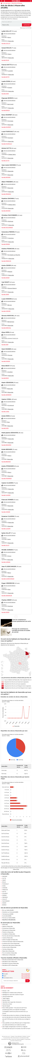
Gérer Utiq (14, 1039)
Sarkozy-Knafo (6, 1000)
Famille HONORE (5, 311)
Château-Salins (12, 154)
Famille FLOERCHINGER (7, 578)
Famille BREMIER (6, 461)
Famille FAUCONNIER (7, 227)
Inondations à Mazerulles (8, 934)
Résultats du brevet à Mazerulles (10, 963)
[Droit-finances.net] (23, 1050)
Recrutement (16, 1037)
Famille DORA (5, 93)
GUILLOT (4, 899)
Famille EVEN (4, 428)
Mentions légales (20, 1039)
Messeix (10, 271)
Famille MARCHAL (6, 328)
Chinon (9, 556)
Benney (10, 305)
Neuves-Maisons (12, 288)
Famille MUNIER (5, 361)
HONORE (4, 888)
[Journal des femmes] (8, 1047)
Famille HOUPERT (6, 127)
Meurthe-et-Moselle (17, 3)
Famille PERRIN (5, 244)
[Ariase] (8, 1056)
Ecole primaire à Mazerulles (9, 947)
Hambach (10, 137)
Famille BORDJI (5, 110)
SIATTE (4, 891)
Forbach (10, 87)
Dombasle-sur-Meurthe (14, 255)
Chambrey (11, 238)
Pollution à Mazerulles (7, 932)
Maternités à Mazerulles (8, 951)
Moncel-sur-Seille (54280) (8, 917)
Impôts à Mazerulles (7, 938)
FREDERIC (5, 897)
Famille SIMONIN (5, 177)
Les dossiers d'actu (8, 977)
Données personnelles (24, 1037)
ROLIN (4, 882)
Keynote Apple (6, 1006)
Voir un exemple (25, 974)
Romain (10, 355)
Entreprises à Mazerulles (8, 928)
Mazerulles (11, 41)
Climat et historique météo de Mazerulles (12, 941)
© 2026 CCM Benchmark (16, 1040)
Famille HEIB (4, 344)
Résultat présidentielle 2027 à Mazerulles (12, 959)
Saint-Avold (10, 104)
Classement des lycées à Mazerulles (11, 945)
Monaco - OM (5, 990)
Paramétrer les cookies (6, 1039)
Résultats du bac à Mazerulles (9, 961)
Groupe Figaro (27, 1039)
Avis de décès (6, 3)
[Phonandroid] (23, 1056)
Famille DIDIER (5, 277)
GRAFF (4, 880)
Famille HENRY (5, 612)
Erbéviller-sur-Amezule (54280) (10, 912)
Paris (8, 422)
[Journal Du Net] (8, 1050)
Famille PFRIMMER (6, 478)
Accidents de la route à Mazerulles (10, 943)
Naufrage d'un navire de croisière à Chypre (13, 994)
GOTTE (4, 878)
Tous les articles (6, 1037)
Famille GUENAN (5, 562)
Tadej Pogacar (6, 998)
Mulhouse (10, 221)
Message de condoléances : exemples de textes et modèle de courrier (21, 630)
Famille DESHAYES (6, 445)
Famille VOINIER (5, 512)
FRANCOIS (5, 889)
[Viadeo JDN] (23, 1053)
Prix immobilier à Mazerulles (9, 953)
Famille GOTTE (5, 160)
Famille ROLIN (5, 60)
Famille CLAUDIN (5, 495)
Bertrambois (11, 321)
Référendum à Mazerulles (8, 955)
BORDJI (4, 905)
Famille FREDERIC (6, 194)
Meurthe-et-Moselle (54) (8, 919)
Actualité (5, 974)
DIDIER (4, 903)
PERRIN (4, 895)
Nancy (9, 37)
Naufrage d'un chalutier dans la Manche (12, 992)
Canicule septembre (7, 996)
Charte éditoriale (18, 1036)
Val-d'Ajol (10, 372)
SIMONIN (4, 876)
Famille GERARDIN (6, 395)
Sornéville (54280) (6, 916)
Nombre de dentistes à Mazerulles (11, 936)
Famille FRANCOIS (6, 261)
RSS (11, 1037)
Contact (28, 1036)
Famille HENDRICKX (6, 595)
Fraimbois (10, 606)
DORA (3, 886)
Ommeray (10, 121)
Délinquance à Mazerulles (8, 930)
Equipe (12, 1036)
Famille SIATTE (5, 77)
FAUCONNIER (5, 901)
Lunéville (10, 71)
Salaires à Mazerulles (7, 926)
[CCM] (23, 1047)
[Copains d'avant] (8, 1053)
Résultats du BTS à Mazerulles (10, 965)
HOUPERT (5, 893)
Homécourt (11, 405)
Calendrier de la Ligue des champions (11, 1002)
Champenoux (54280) (7, 914)
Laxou (9, 539)
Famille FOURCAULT (6, 144)
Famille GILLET (5, 545)
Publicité (24, 1036)
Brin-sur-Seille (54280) (8, 910)
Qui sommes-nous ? (6, 1036)
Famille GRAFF (5, 294)
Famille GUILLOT (5, 43)
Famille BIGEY (5, 378)
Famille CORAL (5, 411)
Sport (4, 976)
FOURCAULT (5, 884)
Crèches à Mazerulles (7, 949)
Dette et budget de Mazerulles (10, 939)
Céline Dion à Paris (7, 1004)
